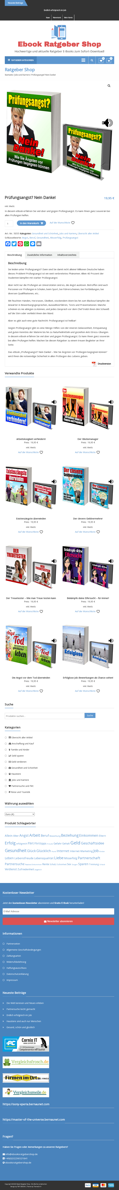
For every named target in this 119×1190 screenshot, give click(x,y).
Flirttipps (40, 843)
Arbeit (34, 835)
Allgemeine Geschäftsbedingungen (24, 949)
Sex (69, 864)
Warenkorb (57, 17)
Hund (54, 851)
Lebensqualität (44, 858)
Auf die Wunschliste (60, 222)
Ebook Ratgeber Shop (59, 44)
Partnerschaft (89, 857)
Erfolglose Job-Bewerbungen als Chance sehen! (88, 677)
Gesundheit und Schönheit (45, 233)
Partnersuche (14, 864)
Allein (9, 835)
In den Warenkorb (29, 223)
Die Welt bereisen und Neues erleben (25, 1003)
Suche (90, 715)
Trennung (94, 864)
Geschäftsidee (92, 843)
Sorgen (75, 864)
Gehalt (66, 843)
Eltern (102, 835)
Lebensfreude (24, 858)
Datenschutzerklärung (18, 973)
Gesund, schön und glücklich (21, 1027)
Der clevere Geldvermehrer (88, 518)
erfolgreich (21, 843)
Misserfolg (55, 237)
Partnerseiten (13, 943)
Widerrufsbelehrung (16, 961)
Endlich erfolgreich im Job (43, 10)
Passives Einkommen (33, 864)
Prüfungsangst (70, 237)
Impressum (12, 980)
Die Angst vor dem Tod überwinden (31, 677)
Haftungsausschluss (16, 967)
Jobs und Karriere (22, 74)
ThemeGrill (37, 1186)
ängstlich (38, 870)
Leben (9, 858)
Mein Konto (68, 17)
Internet (63, 851)
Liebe (59, 857)
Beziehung (70, 835)
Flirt (31, 843)
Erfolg (10, 843)
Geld (75, 843)
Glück (31, 850)
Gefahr (58, 843)
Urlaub (102, 864)
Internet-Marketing (81, 851)
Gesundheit (43, 237)
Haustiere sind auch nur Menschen (24, 1021)
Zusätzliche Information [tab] (39, 254)
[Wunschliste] (101, 60)
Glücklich (43, 850)
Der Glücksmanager (87, 438)
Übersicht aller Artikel (88, 233)
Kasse (48, 17)
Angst (25, 237)
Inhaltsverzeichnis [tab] (66, 254)
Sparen (83, 864)
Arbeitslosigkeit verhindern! (31, 438)
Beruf (32, 237)
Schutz (53, 864)
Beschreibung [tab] (14, 254)
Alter (16, 835)
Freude (50, 844)
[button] (109, 86)
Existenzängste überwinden (31, 518)
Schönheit (61, 864)
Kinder (102, 851)
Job (96, 850)
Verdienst (11, 869)
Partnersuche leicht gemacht (21, 1009)
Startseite (9, 74)
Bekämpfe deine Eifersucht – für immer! (88, 598)
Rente (45, 864)
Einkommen (88, 835)
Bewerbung (55, 836)
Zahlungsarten (14, 955)
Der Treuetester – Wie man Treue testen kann (31, 598)
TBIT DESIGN (21, 1186)
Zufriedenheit (26, 869)
